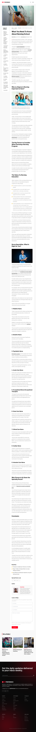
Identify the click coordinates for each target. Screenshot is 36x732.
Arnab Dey (22, 587)
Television (14, 708)
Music (14, 703)
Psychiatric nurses (16, 353)
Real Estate (3, 708)
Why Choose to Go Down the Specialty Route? (6, 87)
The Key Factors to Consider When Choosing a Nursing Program (5, 40)
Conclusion (5, 90)
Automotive (3, 697)
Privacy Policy (26, 720)
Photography (15, 705)
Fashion (3, 717)
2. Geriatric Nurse (6, 58)
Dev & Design (26, 700)
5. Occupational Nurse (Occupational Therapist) (6, 69)
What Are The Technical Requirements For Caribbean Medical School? (6, 652)
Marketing (3, 706)
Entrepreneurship (4, 703)
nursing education (21, 46)
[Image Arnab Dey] (16, 590)
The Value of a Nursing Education (6, 46)
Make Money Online (15, 700)
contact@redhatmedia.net (23, 688)
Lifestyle (3, 714)
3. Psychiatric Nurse (6, 61)
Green (3, 705)
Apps (25, 697)
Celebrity (14, 697)
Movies (14, 702)
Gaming (14, 699)
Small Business (4, 709)
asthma (28, 324)
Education (3, 648)
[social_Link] (3, 691)
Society (14, 714)
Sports (14, 706)
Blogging (26, 699)
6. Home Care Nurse (6, 74)
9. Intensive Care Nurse (6, 83)
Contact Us (26, 717)
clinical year (14, 137)
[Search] (31, 2)
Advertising (3, 700)
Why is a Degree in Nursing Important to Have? (6, 33)
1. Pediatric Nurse (6, 55)
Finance (3, 699)
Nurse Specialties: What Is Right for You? (6, 51)
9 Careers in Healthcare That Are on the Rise (22, 566)
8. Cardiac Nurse (5, 80)
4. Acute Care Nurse (6, 64)
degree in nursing (15, 76)
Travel (14, 709)
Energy (3, 702)
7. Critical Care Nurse (6, 77)
